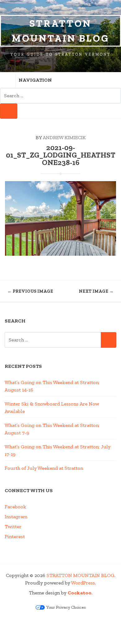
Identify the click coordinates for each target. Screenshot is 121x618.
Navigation (35, 80)
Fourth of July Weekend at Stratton (44, 468)
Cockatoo (80, 593)
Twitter (13, 526)
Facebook (15, 507)
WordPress (83, 583)
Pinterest (15, 536)
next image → (96, 291)
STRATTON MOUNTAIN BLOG (60, 30)
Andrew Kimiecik (64, 137)
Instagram (16, 517)
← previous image (30, 291)
